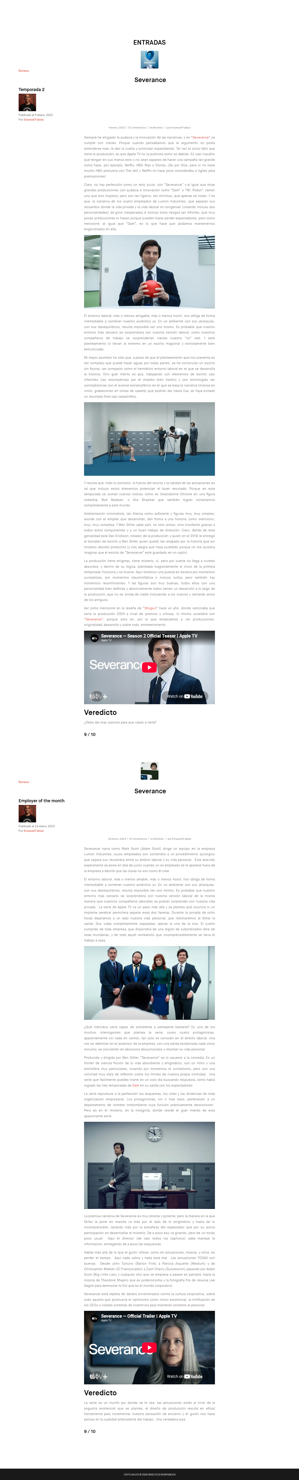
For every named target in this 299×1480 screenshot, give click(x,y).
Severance (150, 80)
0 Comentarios (137, 127)
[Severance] (149, 59)
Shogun (150, 608)
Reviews (24, 70)
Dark (135, 1085)
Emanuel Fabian (34, 119)
